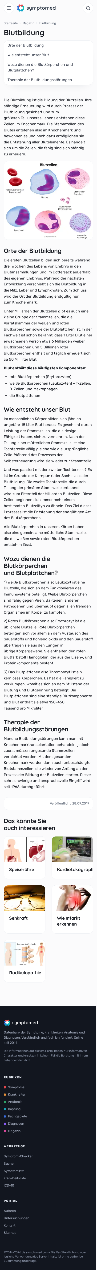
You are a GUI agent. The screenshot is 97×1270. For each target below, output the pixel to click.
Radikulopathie (25, 972)
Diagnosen (16, 1124)
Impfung (14, 1109)
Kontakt (9, 1225)
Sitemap (10, 1233)
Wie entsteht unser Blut (28, 55)
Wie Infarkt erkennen (68, 921)
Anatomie (15, 1102)
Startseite (11, 23)
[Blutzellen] (48, 200)
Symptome (16, 1087)
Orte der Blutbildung (26, 45)
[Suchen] (88, 8)
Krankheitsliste (15, 1178)
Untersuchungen (16, 1218)
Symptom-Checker (18, 1156)
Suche (9, 1164)
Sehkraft (18, 918)
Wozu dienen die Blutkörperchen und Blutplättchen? (40, 67)
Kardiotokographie (77, 869)
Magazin (28, 23)
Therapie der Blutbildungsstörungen (40, 80)
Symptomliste (14, 1171)
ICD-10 (9, 1185)
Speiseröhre (21, 869)
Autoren (10, 1211)
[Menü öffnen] (9, 8)
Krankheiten (17, 1094)
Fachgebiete (17, 1116)
